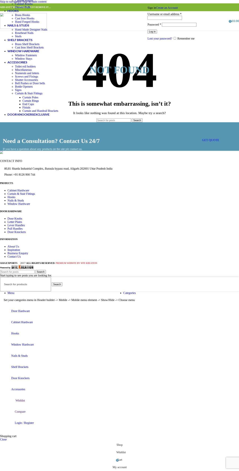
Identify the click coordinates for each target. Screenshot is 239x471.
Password (154, 24)
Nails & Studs (15, 200)
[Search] (219, 21)
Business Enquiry (17, 253)
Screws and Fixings (26, 76)
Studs (18, 36)
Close (3, 439)
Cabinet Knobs (24, 3)
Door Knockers (16, 232)
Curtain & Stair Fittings (28, 93)
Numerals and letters (27, 73)
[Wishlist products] (224, 21)
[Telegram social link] (235, 7)
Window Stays (23, 58)
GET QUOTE (210, 140)
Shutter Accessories (26, 79)
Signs (18, 90)
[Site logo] (23, 27)
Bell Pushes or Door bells (30, 83)
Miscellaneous (23, 69)
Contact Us (14, 256)
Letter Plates (14, 221)
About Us (13, 246)
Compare (20, 411)
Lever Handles (16, 225)
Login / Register (24, 422)
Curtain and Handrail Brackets (40, 110)
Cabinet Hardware (18, 190)
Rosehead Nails (24, 32)
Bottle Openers (24, 86)
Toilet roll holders (25, 66)
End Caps (28, 104)
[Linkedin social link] (229, 7)
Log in (152, 31)
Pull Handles (15, 228)
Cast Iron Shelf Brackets (29, 47)
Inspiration (13, 249)
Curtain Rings (30, 100)
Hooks (11, 197)
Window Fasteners (26, 55)
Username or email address (164, 14)
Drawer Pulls (22, 7)
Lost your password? (160, 38)
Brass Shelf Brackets (27, 44)
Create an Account (167, 7)
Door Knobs (14, 218)
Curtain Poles (30, 97)
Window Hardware (18, 203)
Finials (26, 107)
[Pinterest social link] (222, 7)
